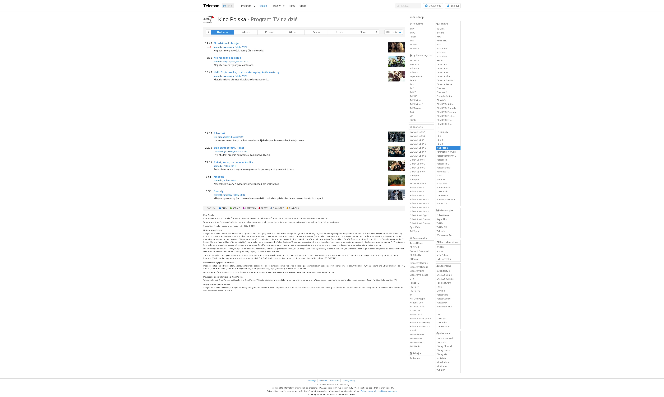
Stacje (263, 5)
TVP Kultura (415, 100)
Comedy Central (444, 96)
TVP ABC (441, 370)
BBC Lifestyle (443, 271)
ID (411, 294)
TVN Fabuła (442, 191)
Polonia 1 (414, 68)
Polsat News (443, 215)
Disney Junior (443, 350)
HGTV (439, 286)
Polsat (413, 36)
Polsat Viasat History (420, 322)
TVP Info (441, 231)
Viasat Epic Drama (446, 199)
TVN (412, 40)
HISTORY (414, 286)
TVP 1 (412, 28)
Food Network (444, 283)
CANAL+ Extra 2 (417, 136)
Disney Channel (444, 346)
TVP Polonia (416, 108)
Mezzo (440, 251)
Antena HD (442, 40)
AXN (439, 44)
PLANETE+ (415, 310)
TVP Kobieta (443, 326)
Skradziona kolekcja (226, 43)
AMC (439, 36)
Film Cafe (441, 100)
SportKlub (415, 227)
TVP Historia (416, 338)
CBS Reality (415, 255)
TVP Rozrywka (444, 259)
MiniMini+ (441, 358)
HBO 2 (440, 140)
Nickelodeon (443, 362)
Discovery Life (417, 271)
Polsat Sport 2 (417, 191)
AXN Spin (441, 52)
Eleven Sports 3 (417, 167)
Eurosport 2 (415, 179)
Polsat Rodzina (444, 306)
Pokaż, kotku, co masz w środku (233, 162)
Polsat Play (442, 302)
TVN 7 (413, 92)
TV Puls (413, 44)
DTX (412, 279)
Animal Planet (416, 243)
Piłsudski (219, 133)
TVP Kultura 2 (416, 104)
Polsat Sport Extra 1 (419, 199)
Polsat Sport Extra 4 (419, 211)
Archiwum (334, 381)
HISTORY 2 (415, 290)
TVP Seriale (442, 195)
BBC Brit (441, 247)
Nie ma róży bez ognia (227, 57)
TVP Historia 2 (417, 342)
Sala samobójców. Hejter (229, 147)
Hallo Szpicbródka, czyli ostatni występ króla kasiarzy (246, 72)
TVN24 (440, 223)
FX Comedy (442, 132)
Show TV (441, 179)
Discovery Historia (419, 267)
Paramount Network (446, 152)
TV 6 (412, 88)
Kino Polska (442, 148)
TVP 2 (412, 32)
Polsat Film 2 (443, 163)
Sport (302, 5)
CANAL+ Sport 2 (418, 144)
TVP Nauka (415, 346)
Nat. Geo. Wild (417, 306)
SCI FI (439, 175)
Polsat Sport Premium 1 (421, 219)
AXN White (442, 56)
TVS (412, 112)
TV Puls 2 (414, 48)
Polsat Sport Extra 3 (419, 207)
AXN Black (442, 48)
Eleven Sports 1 (417, 159)
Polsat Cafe (442, 294)
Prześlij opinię (348, 381)
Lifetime (441, 290)
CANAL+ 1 (442, 64)
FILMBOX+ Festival (446, 116)
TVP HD (413, 96)
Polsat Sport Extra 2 (419, 203)
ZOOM (413, 120)
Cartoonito (442, 342)
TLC (438, 310)
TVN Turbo (442, 322)
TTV (438, 314)
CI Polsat (414, 259)
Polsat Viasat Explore (420, 318)
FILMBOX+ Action (445, 104)
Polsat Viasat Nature (420, 326)
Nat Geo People (417, 298)
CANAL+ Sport (417, 140)
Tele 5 (413, 80)
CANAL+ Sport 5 (418, 155)
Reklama (323, 381)
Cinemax (441, 88)
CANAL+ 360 (443, 68)
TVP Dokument (417, 334)
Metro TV (414, 60)
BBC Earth (414, 247)
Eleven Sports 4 (417, 171)
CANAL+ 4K (442, 72)
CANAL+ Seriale (444, 84)
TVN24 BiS (442, 227)
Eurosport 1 (415, 175)
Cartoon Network (445, 338)
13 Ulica (441, 28)
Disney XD (442, 354)
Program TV (248, 5)
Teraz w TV (278, 5)
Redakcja (311, 381)
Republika (442, 219)
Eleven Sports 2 (417, 163)
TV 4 (412, 84)
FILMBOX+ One (444, 124)
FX (438, 128)
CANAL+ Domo (444, 275)
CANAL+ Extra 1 (417, 132)
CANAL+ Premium (445, 80)
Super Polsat (416, 76)
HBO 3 (440, 144)
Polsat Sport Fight (419, 215)
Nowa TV (414, 64)
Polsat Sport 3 (417, 195)
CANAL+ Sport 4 (418, 152)
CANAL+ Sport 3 (418, 148)
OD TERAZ (392, 32)
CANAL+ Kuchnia (445, 279)
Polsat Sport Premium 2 (421, 223)
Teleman (211, 5)
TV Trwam (415, 358)
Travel (413, 330)
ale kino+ (441, 32)
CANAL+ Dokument (419, 251)
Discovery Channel (419, 263)
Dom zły (218, 191)
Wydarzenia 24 (444, 235)
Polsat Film (442, 159)
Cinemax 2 (442, 92)
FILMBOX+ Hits (444, 120)
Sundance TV (443, 187)
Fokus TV (414, 283)
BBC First (441, 60)
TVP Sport (415, 231)
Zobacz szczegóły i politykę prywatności (379, 391)
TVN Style (441, 318)
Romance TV (443, 171)
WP (411, 116)
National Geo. (416, 302)
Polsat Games (443, 298)
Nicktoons (442, 366)
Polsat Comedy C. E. (446, 155)
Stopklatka (442, 183)
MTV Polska (442, 255)
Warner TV (442, 203)
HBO (439, 136)
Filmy (292, 5)
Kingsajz (219, 176)
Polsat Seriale (443, 167)
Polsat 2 (414, 72)
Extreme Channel (418, 183)
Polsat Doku (416, 314)
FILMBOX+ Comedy (446, 108)
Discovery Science (419, 275)
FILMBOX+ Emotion (446, 112)
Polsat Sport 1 (417, 187)
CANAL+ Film (443, 76)
